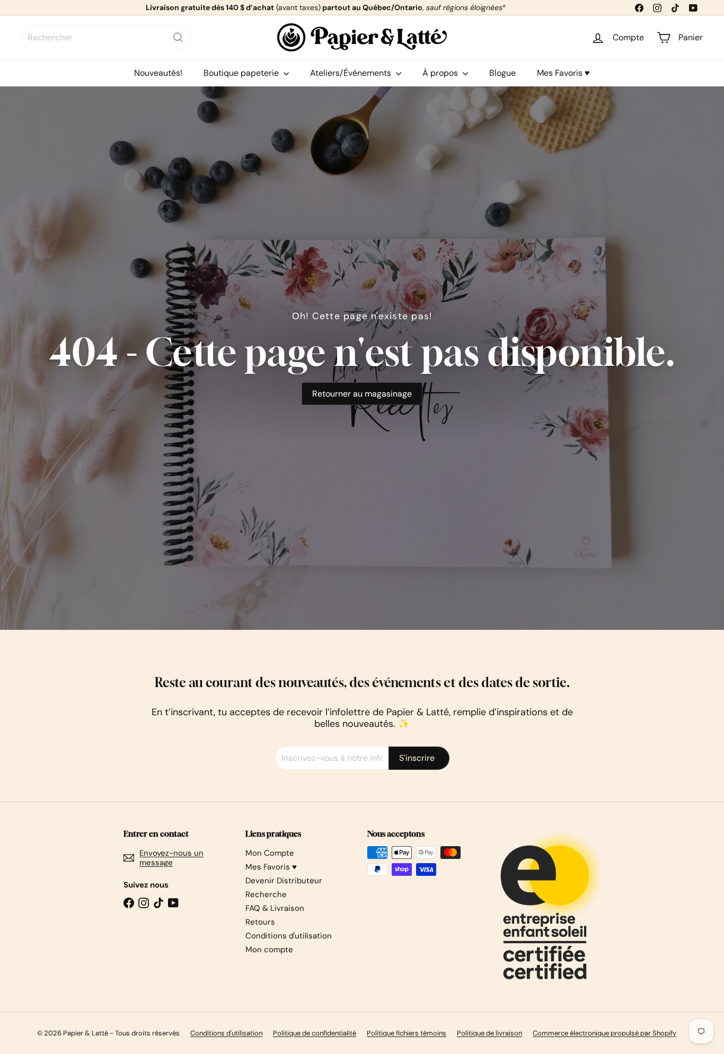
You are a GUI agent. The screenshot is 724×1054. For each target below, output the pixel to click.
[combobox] (106, 37)
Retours (260, 922)
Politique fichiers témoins (406, 1033)
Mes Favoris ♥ (563, 72)
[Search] (178, 37)
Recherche (266, 894)
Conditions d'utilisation (288, 935)
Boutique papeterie (242, 72)
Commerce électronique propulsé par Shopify (604, 1033)
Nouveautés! (158, 72)
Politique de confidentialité (314, 1033)
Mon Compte (269, 853)
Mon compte (269, 949)
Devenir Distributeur (283, 880)
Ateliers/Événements (351, 72)
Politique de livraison (489, 1033)
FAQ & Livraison (274, 908)
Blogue (502, 72)
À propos (441, 72)
